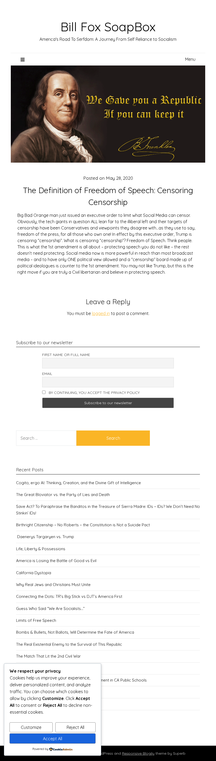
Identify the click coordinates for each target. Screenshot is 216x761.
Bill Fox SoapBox (108, 26)
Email (47, 373)
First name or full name (66, 354)
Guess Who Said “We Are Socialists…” (50, 608)
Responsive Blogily (138, 753)
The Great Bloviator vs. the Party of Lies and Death (63, 494)
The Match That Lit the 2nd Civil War (48, 656)
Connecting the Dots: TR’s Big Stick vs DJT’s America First (69, 596)
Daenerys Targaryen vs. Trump (45, 536)
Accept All (52, 738)
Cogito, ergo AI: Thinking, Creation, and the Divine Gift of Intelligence (78, 482)
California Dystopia (33, 572)
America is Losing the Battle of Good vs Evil (56, 560)
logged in (101, 313)
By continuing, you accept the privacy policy (94, 392)
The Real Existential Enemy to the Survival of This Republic (69, 644)
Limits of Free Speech (36, 620)
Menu (190, 59)
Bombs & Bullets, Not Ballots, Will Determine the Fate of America (75, 632)
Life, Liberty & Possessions (40, 548)
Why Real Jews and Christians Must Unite (53, 584)
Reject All (75, 727)
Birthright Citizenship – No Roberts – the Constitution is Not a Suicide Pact (83, 524)
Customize (31, 727)
